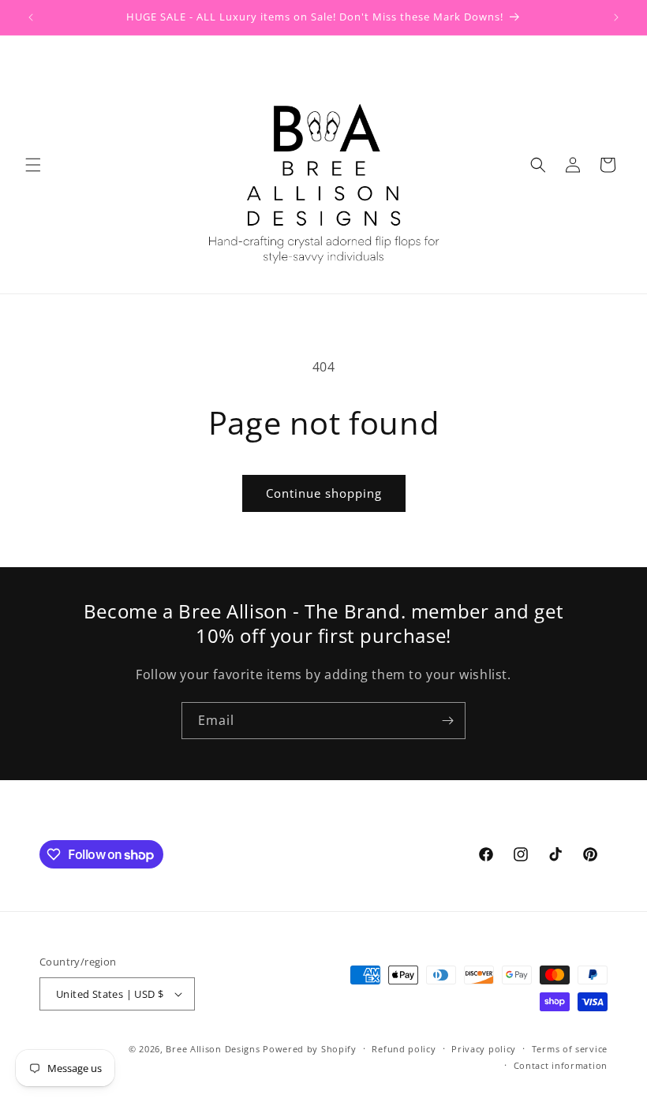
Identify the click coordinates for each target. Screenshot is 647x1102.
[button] (33, 165)
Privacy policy (483, 1049)
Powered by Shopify (310, 1049)
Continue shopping (324, 493)
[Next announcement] (616, 17)
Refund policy (404, 1049)
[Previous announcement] (30, 17)
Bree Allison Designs (213, 1049)
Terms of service (570, 1049)
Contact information (561, 1065)
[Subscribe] (447, 720)
